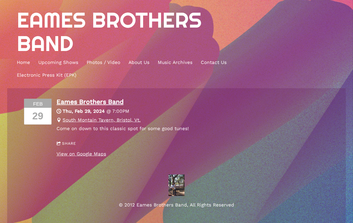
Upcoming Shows (58, 62)
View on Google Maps (81, 154)
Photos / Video (103, 62)
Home (23, 62)
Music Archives (175, 62)
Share (69, 143)
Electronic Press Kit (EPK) (46, 75)
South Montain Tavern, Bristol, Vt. (102, 120)
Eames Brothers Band (90, 102)
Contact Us (214, 62)
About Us (139, 62)
